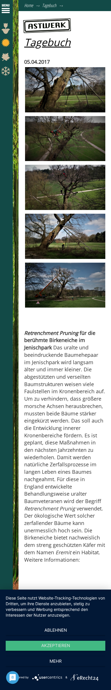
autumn (6, 58)
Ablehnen (55, 630)
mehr (56, 661)
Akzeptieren (55, 645)
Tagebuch (49, 5)
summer (6, 44)
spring (6, 30)
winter (6, 72)
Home (28, 5)
